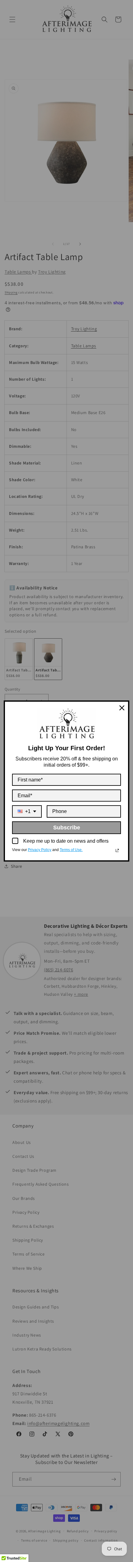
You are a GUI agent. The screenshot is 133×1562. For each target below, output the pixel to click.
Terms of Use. (71, 850)
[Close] (121, 707)
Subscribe (66, 827)
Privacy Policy (39, 850)
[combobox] (27, 811)
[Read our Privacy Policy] (117, 850)
